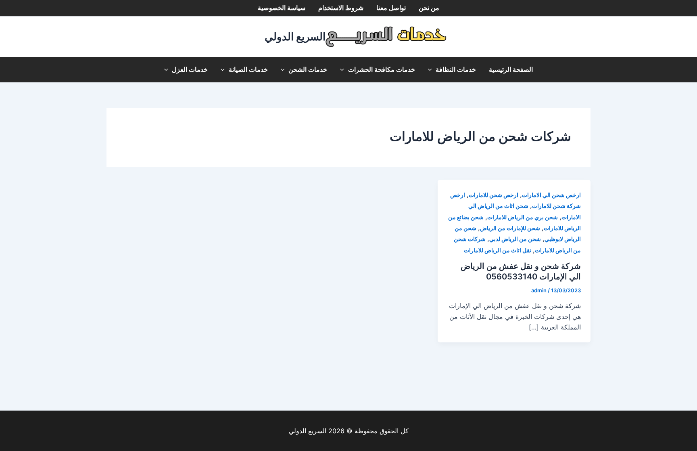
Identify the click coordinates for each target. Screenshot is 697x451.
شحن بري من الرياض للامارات (522, 217)
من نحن (429, 7)
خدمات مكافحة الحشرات (381, 69)
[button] (432, 69)
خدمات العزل (190, 69)
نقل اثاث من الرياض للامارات (497, 250)
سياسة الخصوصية (281, 7)
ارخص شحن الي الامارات (551, 194)
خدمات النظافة (456, 69)
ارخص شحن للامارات (493, 194)
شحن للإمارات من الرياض (510, 227)
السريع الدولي (295, 36)
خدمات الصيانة (248, 69)
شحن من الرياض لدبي (515, 238)
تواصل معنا (391, 7)
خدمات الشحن (307, 69)
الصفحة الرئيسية (511, 69)
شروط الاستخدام (340, 7)
